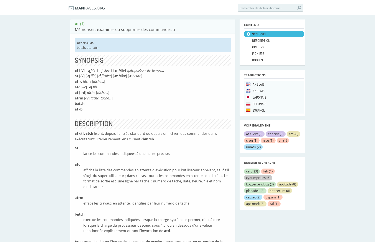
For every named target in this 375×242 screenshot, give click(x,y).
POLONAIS (259, 104)
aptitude (287, 184)
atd (293, 134)
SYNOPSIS (259, 34)
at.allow (254, 134)
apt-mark (255, 203)
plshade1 (255, 190)
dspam (273, 197)
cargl (252, 171)
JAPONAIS (259, 97)
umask (253, 147)
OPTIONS (258, 47)
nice (268, 140)
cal (274, 203)
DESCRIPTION (261, 41)
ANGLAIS (259, 84)
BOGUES (257, 60)
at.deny (275, 134)
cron (251, 140)
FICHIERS (258, 54)
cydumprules (258, 177)
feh (268, 171)
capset (253, 197)
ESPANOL (259, 110)
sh (283, 140)
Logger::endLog (260, 184)
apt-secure (280, 190)
